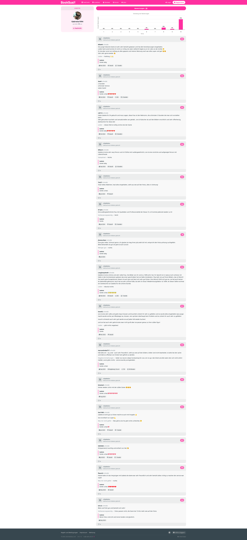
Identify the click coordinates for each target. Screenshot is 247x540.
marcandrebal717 (104, 350)
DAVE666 (101, 446)
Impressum (83, 532)
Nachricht (78, 28)
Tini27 (100, 182)
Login (169, 2)
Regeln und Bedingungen (69, 532)
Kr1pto (100, 210)
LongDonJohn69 (103, 273)
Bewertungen (140, 8)
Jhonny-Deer (102, 240)
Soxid (100, 81)
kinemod (101, 385)
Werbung (92, 532)
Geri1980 (101, 412)
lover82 (100, 312)
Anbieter (113, 40)
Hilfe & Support (180, 532)
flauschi (100, 473)
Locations (96, 2)
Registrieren (180, 2)
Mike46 (100, 44)
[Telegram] (169, 532)
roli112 (100, 113)
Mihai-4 (100, 150)
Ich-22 (100, 506)
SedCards (86, 2)
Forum (116, 2)
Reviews (107, 2)
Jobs (124, 2)
